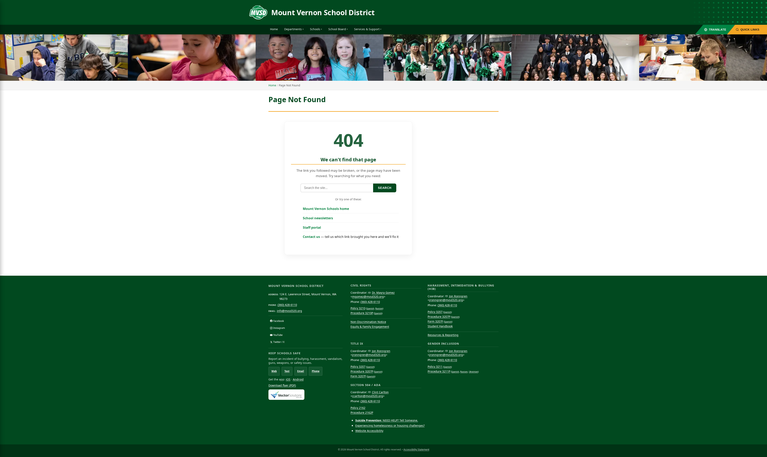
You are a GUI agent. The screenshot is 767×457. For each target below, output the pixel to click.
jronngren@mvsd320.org (446, 300)
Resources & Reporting (443, 335)
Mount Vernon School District (323, 12)
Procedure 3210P (362, 313)
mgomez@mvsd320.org (368, 296)
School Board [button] (337, 29)
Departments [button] (293, 29)
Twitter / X (278, 342)
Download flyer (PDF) (282, 385)
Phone (315, 371)
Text (286, 371)
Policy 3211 (435, 366)
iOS (288, 379)
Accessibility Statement (416, 449)
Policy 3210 (358, 308)
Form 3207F (435, 321)
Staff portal (312, 227)
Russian (379, 308)
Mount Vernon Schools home (326, 209)
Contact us (311, 236)
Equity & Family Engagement (370, 326)
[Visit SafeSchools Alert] (305, 394)
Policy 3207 (435, 312)
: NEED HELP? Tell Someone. (386, 420)
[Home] (258, 12)
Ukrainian (473, 371)
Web (274, 371)
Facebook (278, 321)
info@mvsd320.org (289, 311)
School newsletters (318, 218)
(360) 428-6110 (287, 305)
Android (298, 379)
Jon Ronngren (458, 296)
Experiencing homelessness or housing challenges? (390, 425)
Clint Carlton (380, 392)
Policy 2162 (358, 408)
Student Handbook (440, 326)
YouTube (278, 335)
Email (300, 371)
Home (274, 29)
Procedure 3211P (439, 371)
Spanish (370, 308)
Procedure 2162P (362, 412)
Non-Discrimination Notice (368, 322)
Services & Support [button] (367, 29)
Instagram (279, 328)
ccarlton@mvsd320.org (367, 396)
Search (384, 188)
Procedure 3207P (439, 316)
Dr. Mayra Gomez (383, 292)
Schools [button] (315, 29)
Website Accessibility (369, 431)
